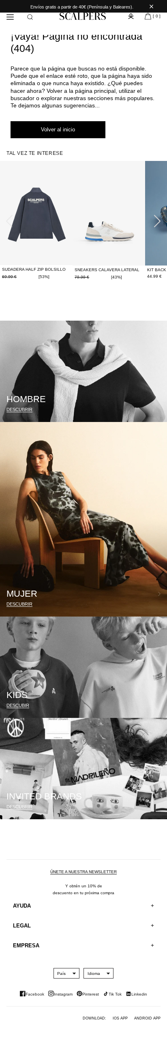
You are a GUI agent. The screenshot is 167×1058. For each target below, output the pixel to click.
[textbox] (61, 973)
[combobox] (61, 973)
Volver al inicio (58, 129)
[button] (30, 17)
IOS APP (120, 1018)
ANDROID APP (147, 1018)
